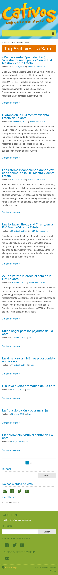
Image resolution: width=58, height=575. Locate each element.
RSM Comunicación (36, 66)
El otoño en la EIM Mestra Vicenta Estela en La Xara (25, 116)
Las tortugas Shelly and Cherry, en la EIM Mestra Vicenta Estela (27, 226)
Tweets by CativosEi (10, 502)
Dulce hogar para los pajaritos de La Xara (27, 332)
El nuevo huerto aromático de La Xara (28, 386)
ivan (30, 337)
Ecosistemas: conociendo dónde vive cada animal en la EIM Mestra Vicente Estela (28, 173)
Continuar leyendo (11, 102)
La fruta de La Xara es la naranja (25, 410)
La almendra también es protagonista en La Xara (28, 360)
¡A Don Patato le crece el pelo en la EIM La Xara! (27, 277)
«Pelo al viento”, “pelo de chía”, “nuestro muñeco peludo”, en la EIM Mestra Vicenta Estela (27, 60)
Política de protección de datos (16, 519)
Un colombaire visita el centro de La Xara (27, 436)
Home (4, 42)
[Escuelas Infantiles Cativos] (29, 14)
